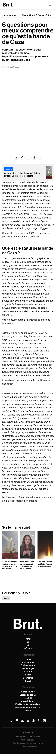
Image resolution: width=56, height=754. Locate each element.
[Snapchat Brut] (28, 720)
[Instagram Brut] (17, 720)
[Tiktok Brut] (11, 720)
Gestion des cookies (28, 747)
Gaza (6, 598)
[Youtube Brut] (22, 720)
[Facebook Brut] (33, 720)
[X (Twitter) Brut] (39, 720)
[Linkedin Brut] (44, 720)
